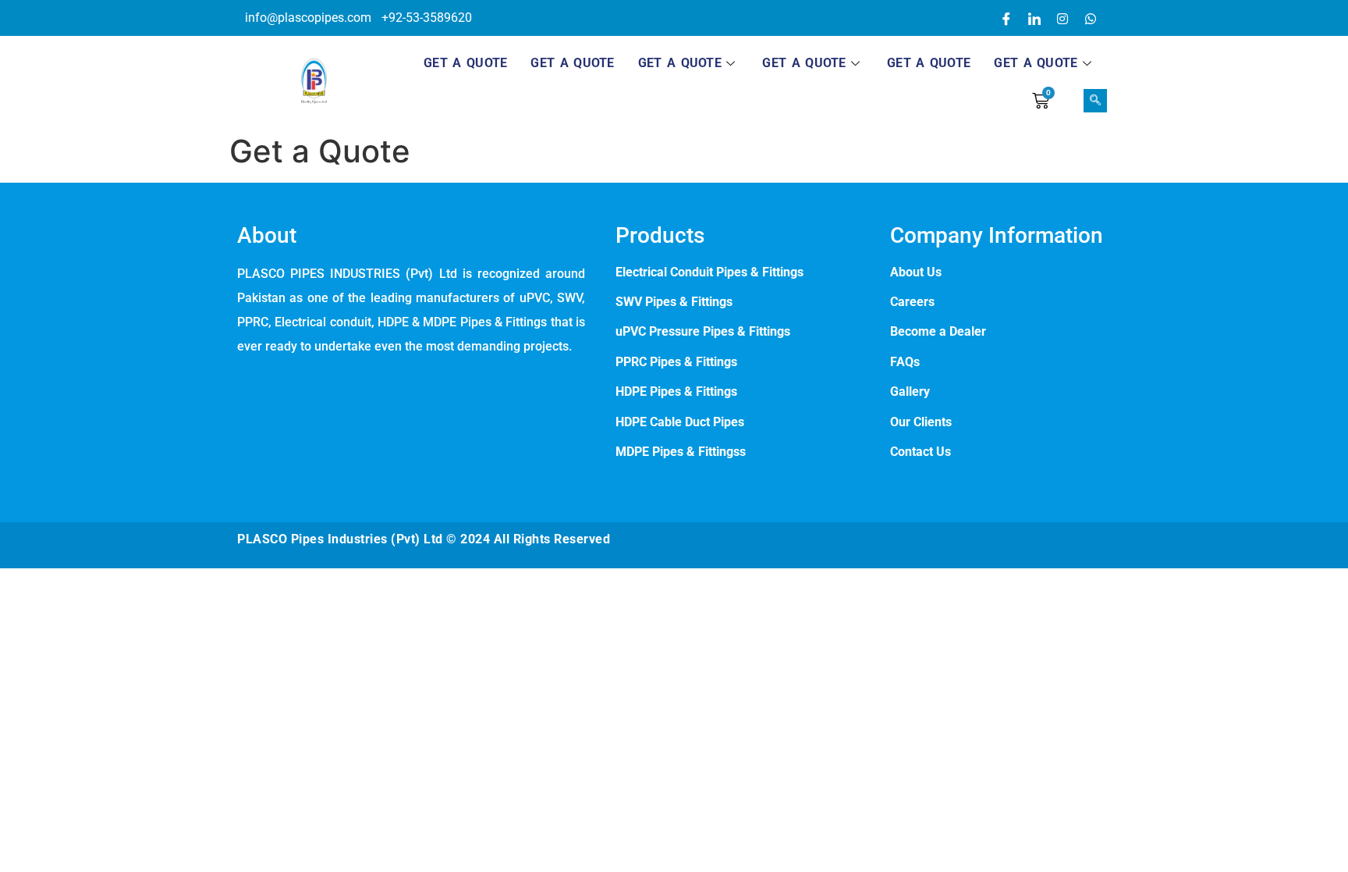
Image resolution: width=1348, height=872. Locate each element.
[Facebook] (1006, 18)
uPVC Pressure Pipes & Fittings (702, 331)
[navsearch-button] (1095, 100)
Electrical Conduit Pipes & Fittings (709, 272)
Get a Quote (465, 62)
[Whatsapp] (1090, 18)
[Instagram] (1062, 18)
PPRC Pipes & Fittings (677, 361)
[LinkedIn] (1034, 18)
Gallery (910, 391)
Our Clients (921, 422)
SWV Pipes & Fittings (674, 301)
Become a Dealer (938, 331)
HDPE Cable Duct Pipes (679, 422)
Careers (912, 301)
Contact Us (920, 451)
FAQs (905, 361)
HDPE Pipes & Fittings (676, 391)
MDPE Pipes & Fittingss (680, 451)
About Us (916, 272)
